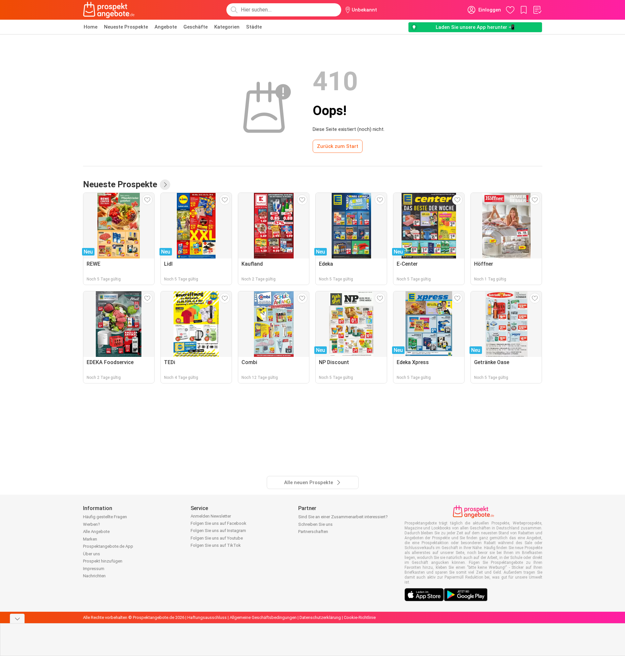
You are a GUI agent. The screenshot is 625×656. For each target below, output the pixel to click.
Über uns (91, 553)
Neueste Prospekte (126, 27)
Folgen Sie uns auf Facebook (218, 523)
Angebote (166, 27)
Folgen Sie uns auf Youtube (217, 538)
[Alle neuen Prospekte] (165, 184)
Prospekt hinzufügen (102, 561)
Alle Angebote (96, 531)
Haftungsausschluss (207, 617)
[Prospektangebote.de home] (109, 10)
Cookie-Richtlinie (360, 617)
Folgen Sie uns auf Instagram (218, 530)
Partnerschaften (313, 531)
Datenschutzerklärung (320, 617)
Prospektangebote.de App (108, 546)
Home (90, 27)
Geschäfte (195, 27)
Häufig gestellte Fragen (105, 516)
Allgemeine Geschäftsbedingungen (263, 617)
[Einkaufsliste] (537, 10)
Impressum (93, 568)
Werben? (91, 524)
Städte (254, 27)
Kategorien (227, 27)
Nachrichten (94, 575)
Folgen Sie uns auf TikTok (216, 545)
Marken (90, 539)
